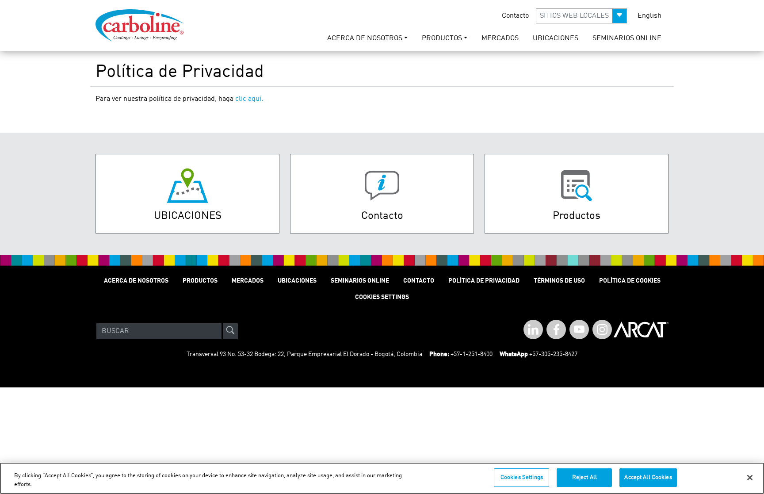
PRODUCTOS (200, 281)
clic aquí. (249, 99)
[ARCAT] (641, 331)
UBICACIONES (555, 38)
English (649, 15)
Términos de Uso (559, 281)
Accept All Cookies (648, 477)
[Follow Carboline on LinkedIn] (533, 329)
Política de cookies (630, 281)
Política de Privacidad (484, 281)
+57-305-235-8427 (553, 354)
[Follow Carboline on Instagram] (602, 329)
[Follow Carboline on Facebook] (556, 329)
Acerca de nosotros (136, 281)
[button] (581, 15)
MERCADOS (500, 38)
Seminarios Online (626, 38)
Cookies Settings (521, 477)
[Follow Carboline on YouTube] (579, 329)
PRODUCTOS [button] (442, 38)
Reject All (584, 477)
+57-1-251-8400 (472, 354)
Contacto (515, 15)
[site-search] (230, 331)
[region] (382, 478)
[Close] (750, 477)
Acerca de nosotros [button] (364, 38)
